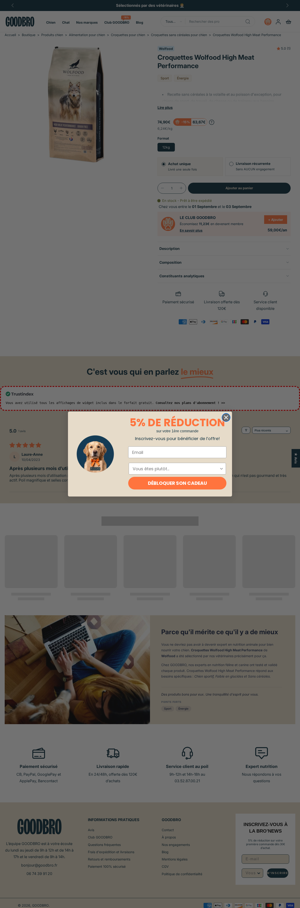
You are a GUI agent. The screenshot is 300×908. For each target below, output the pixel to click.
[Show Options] (221, 468)
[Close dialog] (226, 417)
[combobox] (176, 468)
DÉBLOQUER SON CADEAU (177, 483)
